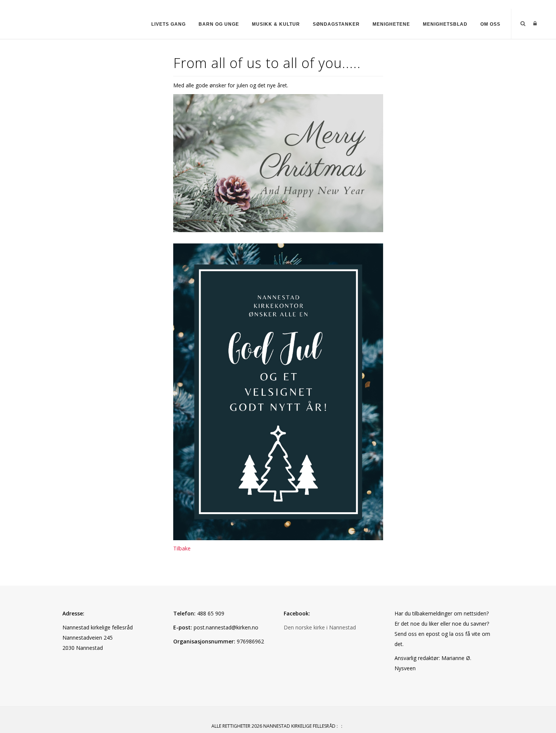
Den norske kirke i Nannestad (320, 627)
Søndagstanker (336, 24)
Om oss (490, 24)
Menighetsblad (445, 24)
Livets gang (168, 24)
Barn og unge (219, 24)
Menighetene (391, 24)
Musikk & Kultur (276, 24)
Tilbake (182, 548)
